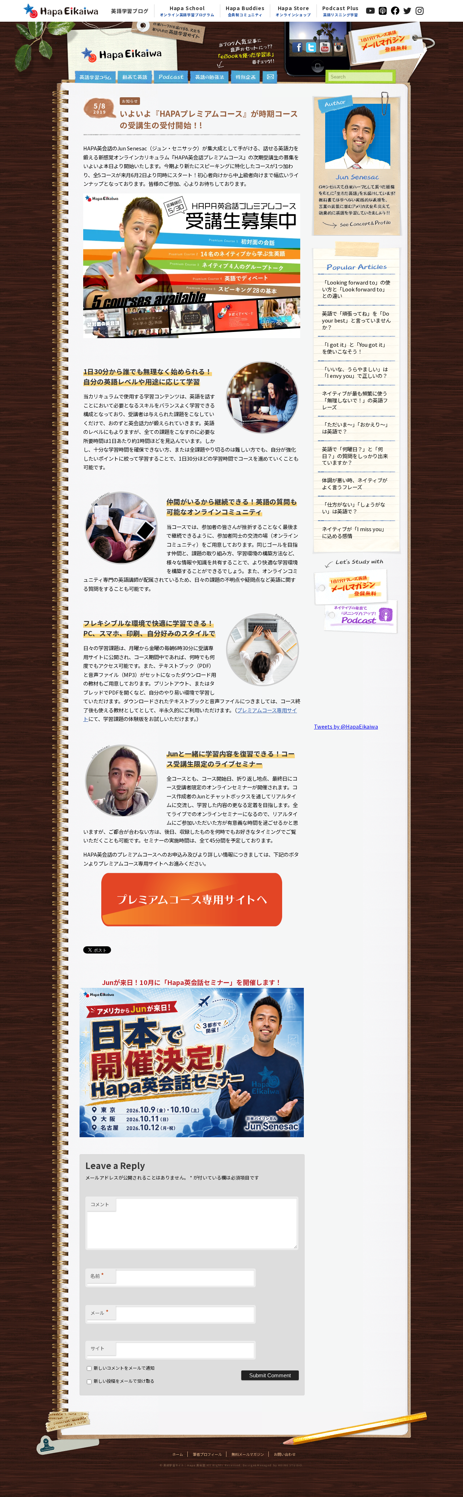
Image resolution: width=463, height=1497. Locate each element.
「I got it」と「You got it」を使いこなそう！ (355, 348)
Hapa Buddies (245, 10)
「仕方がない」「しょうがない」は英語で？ (353, 507)
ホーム (177, 1454)
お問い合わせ (285, 1454)
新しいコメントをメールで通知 (124, 1368)
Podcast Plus (340, 10)
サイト (97, 1348)
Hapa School (187, 10)
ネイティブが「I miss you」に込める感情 (354, 532)
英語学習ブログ (130, 10)
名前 (97, 1275)
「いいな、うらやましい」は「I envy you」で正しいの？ (355, 372)
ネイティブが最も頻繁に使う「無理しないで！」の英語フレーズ (355, 399)
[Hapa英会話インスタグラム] (339, 50)
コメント (99, 1204)
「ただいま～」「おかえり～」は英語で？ (356, 428)
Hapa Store (293, 10)
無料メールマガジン (248, 1454)
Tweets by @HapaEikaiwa (346, 726)
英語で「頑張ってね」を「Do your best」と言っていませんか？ (356, 320)
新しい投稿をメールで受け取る (124, 1381)
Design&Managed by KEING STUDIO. (273, 1465)
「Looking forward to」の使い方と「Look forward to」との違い (356, 288)
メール (99, 1312)
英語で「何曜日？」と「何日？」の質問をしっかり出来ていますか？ (355, 455)
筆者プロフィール (207, 1454)
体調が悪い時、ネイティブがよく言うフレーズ (354, 483)
